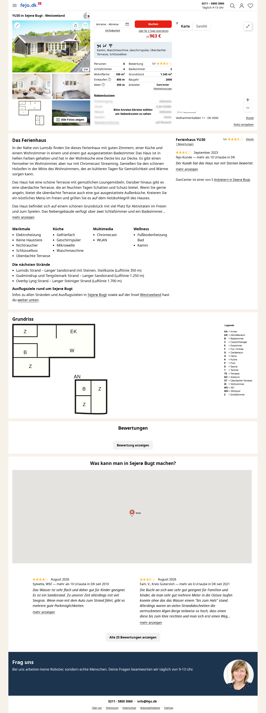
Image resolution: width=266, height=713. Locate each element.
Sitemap (168, 707)
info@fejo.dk (147, 701)
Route (250, 118)
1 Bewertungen (185, 144)
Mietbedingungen (163, 88)
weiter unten (28, 300)
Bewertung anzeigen (133, 445)
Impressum (112, 707)
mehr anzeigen (187, 169)
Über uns (97, 707)
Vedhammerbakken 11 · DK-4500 (197, 118)
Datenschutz (129, 707)
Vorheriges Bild (17, 49)
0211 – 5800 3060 (213, 3)
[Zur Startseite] (30, 5)
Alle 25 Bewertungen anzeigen (133, 637)
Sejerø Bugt (97, 294)
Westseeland (150, 294)
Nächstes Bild (85, 49)
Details (250, 139)
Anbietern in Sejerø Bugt (232, 179)
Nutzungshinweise (150, 707)
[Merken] (85, 25)
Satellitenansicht (215, 67)
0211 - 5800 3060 (120, 701)
